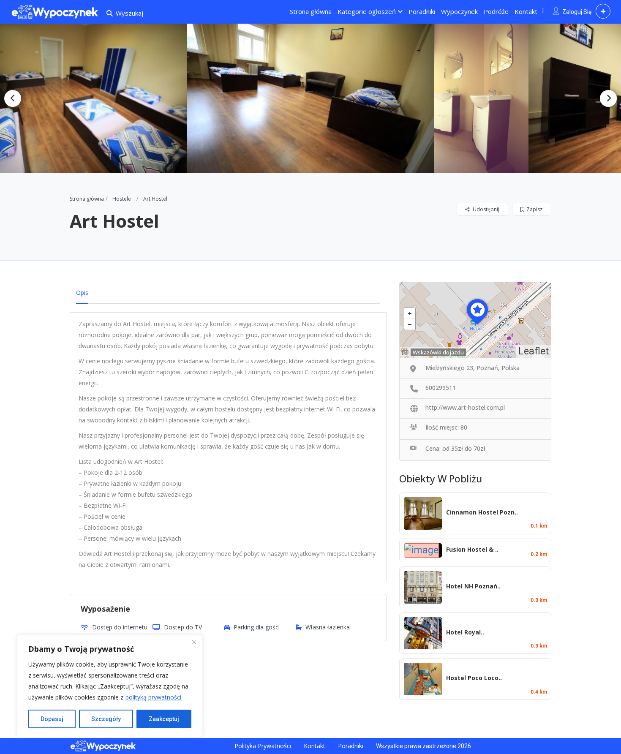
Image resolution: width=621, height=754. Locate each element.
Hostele (121, 198)
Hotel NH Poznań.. (473, 586)
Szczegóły (106, 719)
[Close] (194, 642)
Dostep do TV (183, 627)
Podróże (496, 11)
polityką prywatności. (153, 697)
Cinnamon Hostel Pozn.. (482, 512)
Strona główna (311, 11)
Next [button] (608, 98)
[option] (310, 98)
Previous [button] (12, 98)
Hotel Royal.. (465, 632)
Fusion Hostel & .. (472, 549)
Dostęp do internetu (119, 627)
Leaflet (533, 351)
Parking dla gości (257, 627)
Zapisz (534, 209)
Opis (82, 293)
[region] (110, 686)
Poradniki (422, 11)
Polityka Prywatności (262, 746)
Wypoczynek (459, 11)
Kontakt (526, 11)
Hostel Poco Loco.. (474, 678)
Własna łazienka (327, 627)
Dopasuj (52, 719)
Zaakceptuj (164, 719)
